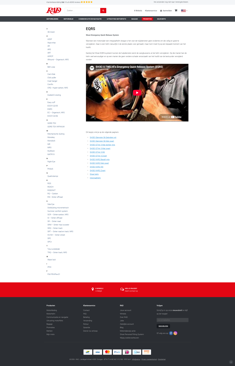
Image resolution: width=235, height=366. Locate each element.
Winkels (123, 314)
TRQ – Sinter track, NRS (57, 252)
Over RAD (124, 317)
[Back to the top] (231, 362)
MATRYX (51, 154)
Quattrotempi (52, 176)
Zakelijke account (127, 324)
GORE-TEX (51, 123)
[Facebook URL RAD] (171, 333)
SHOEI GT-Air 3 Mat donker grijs (102, 145)
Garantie (86, 327)
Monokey (51, 137)
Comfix (50, 84)
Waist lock (51, 260)
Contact (86, 310)
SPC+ (49, 242)
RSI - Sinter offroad (55, 197)
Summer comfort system (57, 211)
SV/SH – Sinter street (56, 235)
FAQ (84, 314)
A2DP (49, 39)
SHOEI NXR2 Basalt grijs (100, 159)
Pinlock (50, 169)
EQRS (49, 109)
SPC (49, 238)
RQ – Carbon (52, 194)
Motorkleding (52, 310)
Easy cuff (51, 102)
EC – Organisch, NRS (56, 112)
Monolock (51, 141)
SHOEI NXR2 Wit (96, 167)
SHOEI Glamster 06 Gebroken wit (103, 137)
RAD (121, 305)
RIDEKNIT (51, 190)
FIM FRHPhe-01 (53, 274)
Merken (50, 331)
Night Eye (51, 162)
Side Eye (50, 204)
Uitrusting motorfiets (55, 321)
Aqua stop (51, 43)
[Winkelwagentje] (176, 11)
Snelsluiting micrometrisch (58, 208)
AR (48, 46)
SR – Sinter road (54, 221)
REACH (50, 187)
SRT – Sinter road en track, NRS (60, 231)
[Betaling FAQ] (117, 354)
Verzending (87, 321)
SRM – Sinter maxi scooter (58, 225)
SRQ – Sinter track (54, 228)
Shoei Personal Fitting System (132, 334)
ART (49, 53)
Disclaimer (162, 359)
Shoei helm (94, 174)
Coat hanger (52, 81)
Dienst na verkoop (90, 331)
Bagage (50, 324)
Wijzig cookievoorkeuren (129, 338)
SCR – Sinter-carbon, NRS (57, 214)
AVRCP (50, 56)
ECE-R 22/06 (52, 116)
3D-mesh (51, 32)
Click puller (51, 78)
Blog (121, 327)
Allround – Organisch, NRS (58, 59)
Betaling (86, 317)
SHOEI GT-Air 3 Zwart (98, 156)
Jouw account (125, 310)
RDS (49, 183)
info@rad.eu (136, 359)
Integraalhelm (95, 178)
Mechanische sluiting (55, 134)
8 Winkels (138, 11)
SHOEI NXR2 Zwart (97, 170)
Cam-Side (51, 74)
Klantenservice (151, 11)
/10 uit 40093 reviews (63, 2)
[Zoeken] (103, 10)
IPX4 (49, 267)
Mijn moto (50, 334)
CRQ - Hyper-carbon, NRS (57, 88)
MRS (49, 147)
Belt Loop (51, 67)
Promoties (51, 327)
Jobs (122, 321)
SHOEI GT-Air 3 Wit (97, 152)
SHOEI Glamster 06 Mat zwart (102, 141)
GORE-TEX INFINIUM (56, 127)
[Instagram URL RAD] (175, 333)
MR (48, 144)
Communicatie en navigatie (57, 317)
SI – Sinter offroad (54, 218)
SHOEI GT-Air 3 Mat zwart (100, 148)
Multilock (51, 151)
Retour (86, 324)
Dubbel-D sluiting (54, 95)
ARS (49, 49)
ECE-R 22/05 (52, 106)
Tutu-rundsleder (53, 249)
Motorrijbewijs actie (127, 331)
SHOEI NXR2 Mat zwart (99, 163)
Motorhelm (51, 314)
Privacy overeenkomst (149, 359)
